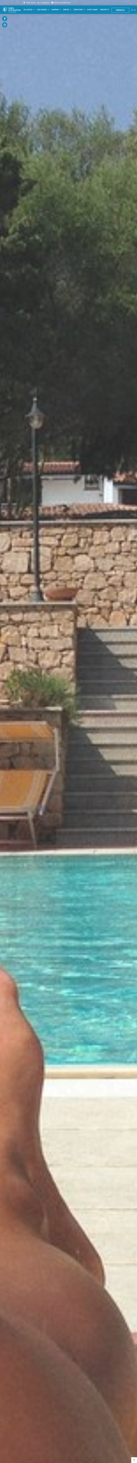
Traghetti (104, 9)
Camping (55, 9)
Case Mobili (42, 9)
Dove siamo (92, 9)
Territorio (78, 9)
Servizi (66, 9)
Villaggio (27, 9)
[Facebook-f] (4, 18)
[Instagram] (4, 24)
